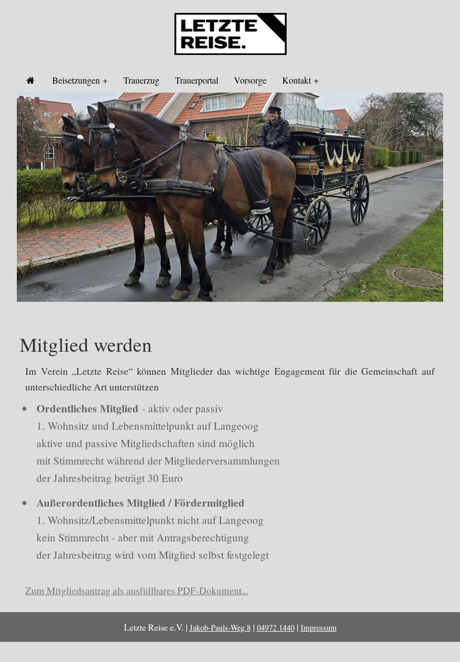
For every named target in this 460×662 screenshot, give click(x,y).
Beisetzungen (76, 80)
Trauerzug (141, 80)
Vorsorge (250, 80)
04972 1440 (276, 627)
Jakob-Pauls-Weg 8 (220, 627)
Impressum (319, 627)
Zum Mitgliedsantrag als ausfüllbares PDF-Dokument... (137, 590)
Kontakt (296, 80)
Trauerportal (196, 80)
